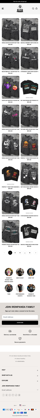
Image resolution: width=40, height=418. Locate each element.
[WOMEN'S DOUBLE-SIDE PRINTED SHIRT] (9, 272)
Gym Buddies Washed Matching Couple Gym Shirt (29, 216)
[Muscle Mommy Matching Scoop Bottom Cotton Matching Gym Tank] (29, 29)
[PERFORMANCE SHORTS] (20, 288)
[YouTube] (19, 395)
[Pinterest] (13, 395)
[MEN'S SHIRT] (20, 272)
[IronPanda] (20, 8)
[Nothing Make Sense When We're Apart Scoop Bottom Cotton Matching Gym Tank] (29, 173)
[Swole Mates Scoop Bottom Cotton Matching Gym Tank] (10, 29)
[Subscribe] (37, 390)
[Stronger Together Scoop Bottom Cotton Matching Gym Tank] (29, 58)
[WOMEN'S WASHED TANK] (31, 288)
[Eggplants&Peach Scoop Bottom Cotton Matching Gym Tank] (10, 87)
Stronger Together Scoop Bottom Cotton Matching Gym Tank (29, 71)
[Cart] (36, 8)
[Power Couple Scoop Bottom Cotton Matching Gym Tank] (10, 231)
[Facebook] (3, 395)
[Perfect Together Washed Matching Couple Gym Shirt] (10, 173)
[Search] (33, 8)
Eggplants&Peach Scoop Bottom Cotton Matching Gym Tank (10, 100)
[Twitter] (6, 395)
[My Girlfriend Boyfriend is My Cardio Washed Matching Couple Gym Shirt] (29, 87)
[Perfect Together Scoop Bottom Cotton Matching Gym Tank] (29, 145)
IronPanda (25, 415)
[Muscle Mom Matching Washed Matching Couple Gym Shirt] (29, 231)
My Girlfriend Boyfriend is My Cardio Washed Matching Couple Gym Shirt (29, 100)
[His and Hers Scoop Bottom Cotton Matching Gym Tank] (29, 116)
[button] (3, 8)
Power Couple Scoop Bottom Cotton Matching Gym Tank (10, 244)
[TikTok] (16, 395)
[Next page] (36, 253)
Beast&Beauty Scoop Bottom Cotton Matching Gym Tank (10, 71)
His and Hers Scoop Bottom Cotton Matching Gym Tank (29, 129)
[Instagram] (9, 395)
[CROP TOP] (31, 272)
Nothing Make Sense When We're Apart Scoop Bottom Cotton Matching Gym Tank (29, 187)
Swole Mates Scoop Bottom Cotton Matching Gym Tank (10, 43)
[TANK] (9, 288)
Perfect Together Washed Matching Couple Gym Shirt (10, 187)
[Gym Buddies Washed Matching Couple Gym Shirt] (29, 202)
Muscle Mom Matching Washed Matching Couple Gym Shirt (29, 244)
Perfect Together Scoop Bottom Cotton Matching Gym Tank (29, 158)
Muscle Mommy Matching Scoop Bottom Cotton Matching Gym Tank (29, 43)
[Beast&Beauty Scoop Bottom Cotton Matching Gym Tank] (10, 58)
